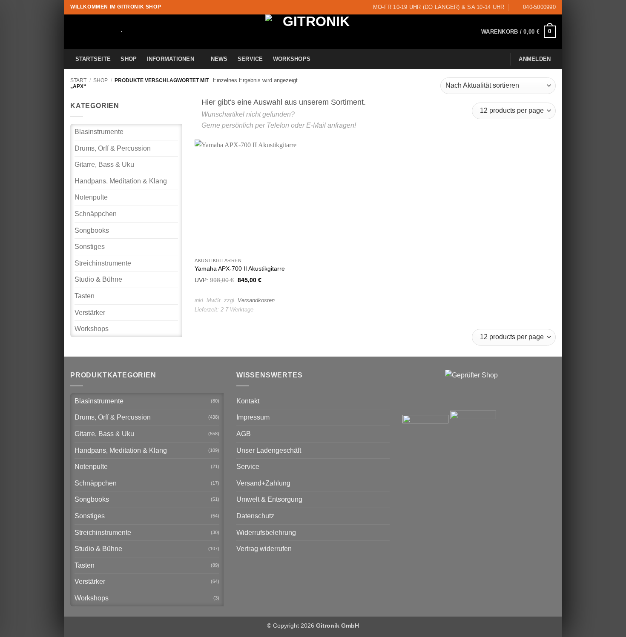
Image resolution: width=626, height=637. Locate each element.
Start (78, 80)
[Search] (118, 31)
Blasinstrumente (99, 131)
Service (250, 59)
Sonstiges (90, 246)
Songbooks (92, 230)
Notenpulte (91, 197)
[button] (518, 32)
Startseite (93, 59)
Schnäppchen (96, 213)
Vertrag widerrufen (264, 548)
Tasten (85, 296)
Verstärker (90, 312)
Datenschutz (255, 516)
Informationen (170, 59)
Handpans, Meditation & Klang (121, 181)
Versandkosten (256, 300)
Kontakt (247, 401)
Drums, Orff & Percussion (113, 148)
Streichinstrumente (103, 263)
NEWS (219, 59)
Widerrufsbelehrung (266, 532)
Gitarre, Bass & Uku (104, 164)
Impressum (253, 417)
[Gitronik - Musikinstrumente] (313, 31)
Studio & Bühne (98, 279)
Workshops (291, 59)
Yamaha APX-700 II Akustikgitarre (240, 268)
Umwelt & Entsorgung (269, 499)
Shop (129, 59)
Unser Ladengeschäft (268, 450)
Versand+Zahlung (263, 483)
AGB (243, 433)
